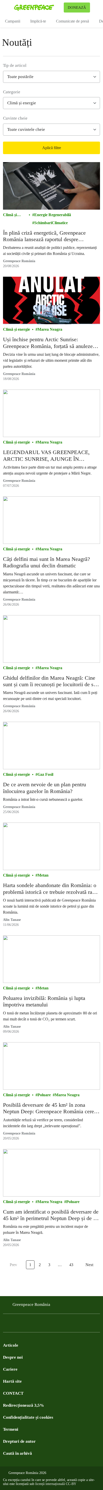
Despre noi (13, 1357)
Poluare (44, 1095)
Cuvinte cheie (15, 118)
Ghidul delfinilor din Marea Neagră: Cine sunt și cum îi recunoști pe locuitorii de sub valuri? (51, 681)
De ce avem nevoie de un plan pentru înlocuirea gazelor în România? (44, 787)
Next (89, 1265)
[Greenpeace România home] (38, 7)
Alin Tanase (12, 920)
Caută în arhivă (17, 1453)
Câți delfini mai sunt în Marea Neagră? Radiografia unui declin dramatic (46, 562)
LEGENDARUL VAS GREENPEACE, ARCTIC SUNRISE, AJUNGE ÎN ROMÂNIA (46, 455)
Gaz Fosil (45, 774)
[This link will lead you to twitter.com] (16, 1324)
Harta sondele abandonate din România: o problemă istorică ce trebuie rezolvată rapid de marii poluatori (51, 888)
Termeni (10, 1429)
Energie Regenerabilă (52, 215)
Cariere (10, 1369)
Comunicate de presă (72, 21)
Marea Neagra (50, 329)
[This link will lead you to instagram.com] (36, 1324)
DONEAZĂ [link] (77, 8)
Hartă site (12, 1381)
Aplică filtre (51, 148)
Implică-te (38, 21)
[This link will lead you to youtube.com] (26, 1324)
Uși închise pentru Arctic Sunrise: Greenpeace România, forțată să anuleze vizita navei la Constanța (48, 342)
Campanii (12, 21)
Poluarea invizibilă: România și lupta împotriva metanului (44, 1001)
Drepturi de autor (19, 1441)
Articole (10, 1345)
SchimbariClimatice (51, 223)
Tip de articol (14, 65)
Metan (43, 875)
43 (71, 1265)
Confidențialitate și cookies (28, 1417)
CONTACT (13, 1393)
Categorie (11, 92)
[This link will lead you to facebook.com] (6, 1324)
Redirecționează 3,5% (23, 1405)
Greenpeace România (19, 261)
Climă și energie (10, 215)
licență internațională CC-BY (55, 1484)
